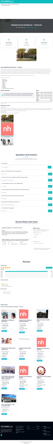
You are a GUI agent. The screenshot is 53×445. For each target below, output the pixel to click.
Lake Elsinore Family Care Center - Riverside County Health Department (7, 377)
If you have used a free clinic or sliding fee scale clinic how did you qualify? (14, 177)
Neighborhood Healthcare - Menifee (25, 377)
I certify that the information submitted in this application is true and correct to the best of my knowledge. (42, 249)
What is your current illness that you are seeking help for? (11, 171)
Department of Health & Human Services (20, 432)
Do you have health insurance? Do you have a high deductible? (12, 183)
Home (17, 27)
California (19, 27)
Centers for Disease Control (20, 426)
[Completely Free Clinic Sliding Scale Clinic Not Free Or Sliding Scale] (42, 239)
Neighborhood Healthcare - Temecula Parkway (25, 321)
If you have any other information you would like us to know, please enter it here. (15, 189)
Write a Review (49, 267)
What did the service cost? (37, 232)
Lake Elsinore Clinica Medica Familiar (44, 377)
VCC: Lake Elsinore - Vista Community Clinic (7, 405)
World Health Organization (19, 427)
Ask (49, 167)
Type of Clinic (35, 237)
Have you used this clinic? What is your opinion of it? (10, 201)
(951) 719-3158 (26, 45)
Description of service (36, 241)
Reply (50, 180)
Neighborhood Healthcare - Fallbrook (43, 349)
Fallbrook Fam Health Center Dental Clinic (8, 349)
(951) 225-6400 (26, 44)
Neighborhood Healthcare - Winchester (8, 321)
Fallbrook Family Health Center (25, 349)
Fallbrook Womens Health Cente (43, 320)
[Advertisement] (26, 13)
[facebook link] (1, 435)
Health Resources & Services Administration (20, 430)
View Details (22, 332)
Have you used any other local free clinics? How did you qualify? (12, 195)
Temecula (23, 27)
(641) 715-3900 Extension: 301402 (14, 4)
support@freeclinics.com (6, 5)
